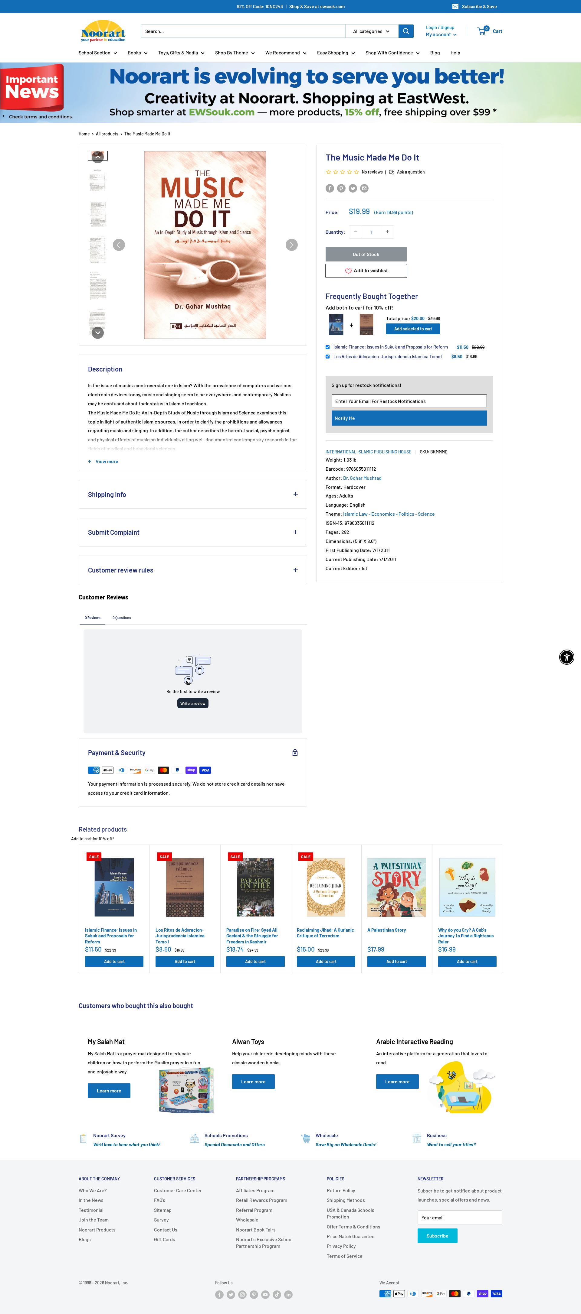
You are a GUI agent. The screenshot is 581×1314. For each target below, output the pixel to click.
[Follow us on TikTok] (277, 1294)
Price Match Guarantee (351, 1236)
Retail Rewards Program (261, 1200)
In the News (91, 1200)
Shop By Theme (231, 52)
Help (455, 52)
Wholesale (247, 1219)
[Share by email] (364, 188)
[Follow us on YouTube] (265, 1294)
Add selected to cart (413, 328)
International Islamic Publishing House (368, 451)
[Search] (406, 31)
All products (107, 133)
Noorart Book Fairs (256, 1229)
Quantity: (335, 232)
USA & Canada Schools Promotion (350, 1213)
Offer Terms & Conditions (353, 1226)
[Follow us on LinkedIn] (288, 1294)
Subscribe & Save (479, 6)
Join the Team (94, 1219)
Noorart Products (97, 1229)
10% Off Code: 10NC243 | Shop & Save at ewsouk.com (291, 6)
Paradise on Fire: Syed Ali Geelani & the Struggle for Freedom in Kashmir (252, 935)
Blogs (85, 1239)
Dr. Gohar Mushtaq (362, 477)
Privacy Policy (341, 1246)
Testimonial (91, 1210)
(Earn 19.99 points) (393, 212)
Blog (435, 52)
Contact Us (165, 1229)
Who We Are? (93, 1190)
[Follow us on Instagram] (242, 1294)
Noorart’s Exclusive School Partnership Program (264, 1242)
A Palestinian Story (386, 930)
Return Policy (341, 1190)
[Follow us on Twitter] (231, 1294)
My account (439, 34)
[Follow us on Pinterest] (254, 1294)
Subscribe (437, 1235)
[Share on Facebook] (330, 188)
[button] (98, 157)
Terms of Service (345, 1256)
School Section (94, 52)
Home (84, 133)
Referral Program (254, 1210)
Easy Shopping (332, 52)
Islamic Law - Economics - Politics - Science (389, 514)
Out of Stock (366, 254)
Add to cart (114, 961)
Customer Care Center (178, 1190)
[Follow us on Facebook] (219, 1294)
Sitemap (163, 1210)
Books (134, 52)
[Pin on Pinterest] (341, 188)
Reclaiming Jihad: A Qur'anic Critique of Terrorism (325, 933)
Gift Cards (164, 1239)
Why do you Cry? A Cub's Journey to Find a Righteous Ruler (466, 935)
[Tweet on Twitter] (353, 188)
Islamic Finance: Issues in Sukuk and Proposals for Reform (390, 346)
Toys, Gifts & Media (178, 52)
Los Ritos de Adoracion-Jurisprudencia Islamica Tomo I (387, 356)
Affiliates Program (255, 1190)
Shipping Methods (346, 1200)
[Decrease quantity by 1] (355, 231)
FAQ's (159, 1200)
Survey (161, 1219)
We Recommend (282, 52)
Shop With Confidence (389, 52)
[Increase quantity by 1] (387, 231)
